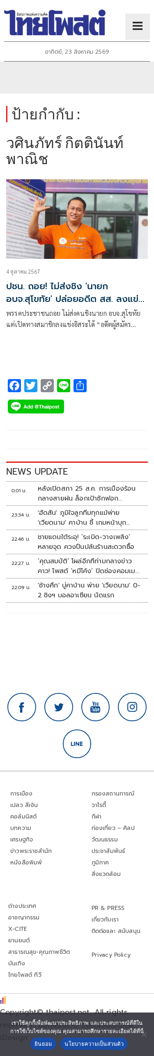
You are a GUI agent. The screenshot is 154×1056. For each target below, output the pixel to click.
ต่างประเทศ (22, 906)
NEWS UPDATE (37, 471)
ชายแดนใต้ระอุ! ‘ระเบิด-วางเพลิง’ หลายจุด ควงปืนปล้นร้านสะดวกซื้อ (86, 542)
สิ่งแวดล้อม (106, 874)
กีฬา (97, 816)
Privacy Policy (111, 955)
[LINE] (77, 743)
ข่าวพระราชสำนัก (31, 851)
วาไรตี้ (99, 805)
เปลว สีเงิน (24, 805)
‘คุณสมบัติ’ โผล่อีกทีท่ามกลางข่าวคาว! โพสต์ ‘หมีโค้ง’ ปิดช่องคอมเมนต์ (89, 566)
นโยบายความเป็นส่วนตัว (94, 1043)
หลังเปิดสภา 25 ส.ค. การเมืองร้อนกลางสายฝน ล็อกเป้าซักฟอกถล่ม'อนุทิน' (87, 493)
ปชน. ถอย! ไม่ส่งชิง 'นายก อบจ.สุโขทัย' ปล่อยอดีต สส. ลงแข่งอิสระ (75, 298)
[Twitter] (58, 707)
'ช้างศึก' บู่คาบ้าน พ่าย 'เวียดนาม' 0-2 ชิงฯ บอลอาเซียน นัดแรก (89, 590)
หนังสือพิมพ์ (26, 862)
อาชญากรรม (24, 917)
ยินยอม (43, 1043)
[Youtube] (95, 707)
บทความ (20, 828)
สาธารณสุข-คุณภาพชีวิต (39, 952)
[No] (144, 1034)
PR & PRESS (108, 908)
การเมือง (21, 793)
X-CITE (17, 929)
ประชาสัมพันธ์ (109, 851)
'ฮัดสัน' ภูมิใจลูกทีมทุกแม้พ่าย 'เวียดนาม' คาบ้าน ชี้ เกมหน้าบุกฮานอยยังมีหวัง (82, 518)
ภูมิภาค (100, 862)
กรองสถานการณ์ (113, 793)
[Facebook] (21, 707)
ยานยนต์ (19, 940)
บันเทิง (16, 963)
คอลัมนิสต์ (23, 816)
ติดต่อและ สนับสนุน (116, 931)
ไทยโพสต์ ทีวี (24, 975)
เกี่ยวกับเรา (105, 919)
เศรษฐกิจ (21, 839)
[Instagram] (132, 707)
